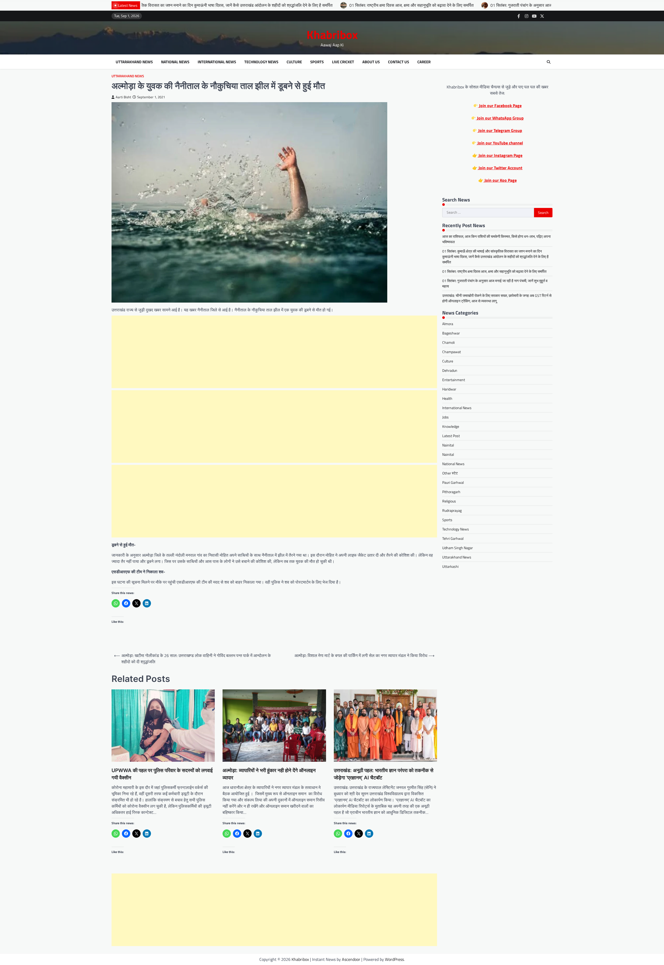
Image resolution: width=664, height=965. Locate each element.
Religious (449, 501)
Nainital (448, 445)
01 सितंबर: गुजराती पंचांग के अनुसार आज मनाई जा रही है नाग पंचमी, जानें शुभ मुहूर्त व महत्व (489, 5)
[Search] (548, 62)
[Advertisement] (274, 352)
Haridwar (449, 389)
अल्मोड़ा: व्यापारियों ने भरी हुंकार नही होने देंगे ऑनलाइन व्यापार (269, 774)
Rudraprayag (452, 510)
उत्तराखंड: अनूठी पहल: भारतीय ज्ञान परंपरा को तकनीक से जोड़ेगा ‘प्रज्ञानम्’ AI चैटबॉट (383, 774)
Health (447, 398)
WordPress (394, 959)
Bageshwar (451, 333)
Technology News (261, 62)
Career (424, 62)
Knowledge (450, 426)
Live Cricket (343, 62)
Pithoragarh (451, 491)
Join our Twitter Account (500, 168)
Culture (294, 62)
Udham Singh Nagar (457, 547)
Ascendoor (351, 959)
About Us (371, 62)
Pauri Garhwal (453, 482)
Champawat (451, 351)
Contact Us (398, 62)
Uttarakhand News (134, 62)
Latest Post (451, 435)
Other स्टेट (450, 473)
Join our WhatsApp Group (499, 118)
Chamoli (448, 342)
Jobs (445, 417)
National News (175, 62)
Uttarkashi (450, 566)
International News (217, 62)
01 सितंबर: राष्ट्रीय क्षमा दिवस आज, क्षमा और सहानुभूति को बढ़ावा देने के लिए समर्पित (343, 5)
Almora (447, 323)
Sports (317, 62)
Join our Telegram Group (499, 130)
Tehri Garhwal (453, 538)
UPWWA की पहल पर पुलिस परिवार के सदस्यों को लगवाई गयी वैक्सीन (162, 774)
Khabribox (332, 34)
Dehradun (449, 370)
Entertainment (453, 379)
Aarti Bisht (123, 97)
